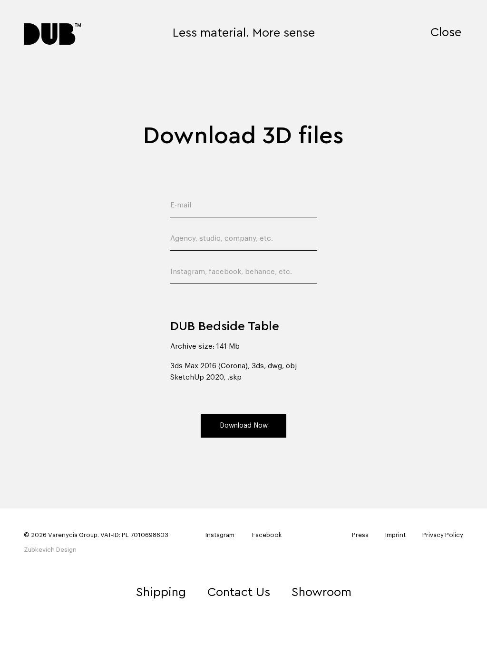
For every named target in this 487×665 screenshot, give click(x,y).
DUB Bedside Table (224, 326)
